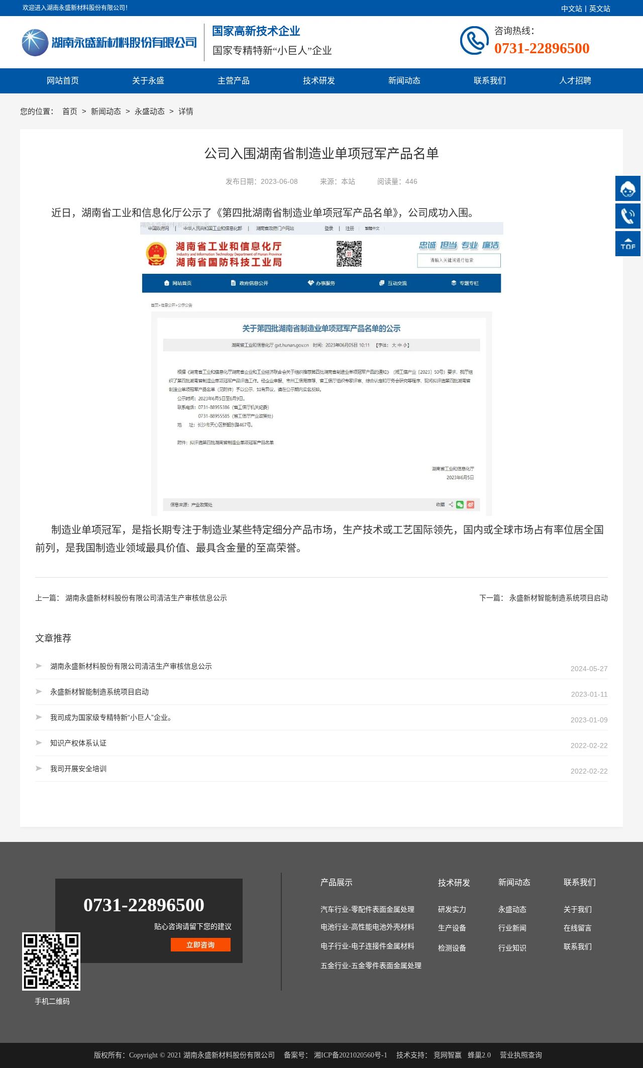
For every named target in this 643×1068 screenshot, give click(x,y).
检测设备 (452, 948)
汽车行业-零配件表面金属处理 (367, 909)
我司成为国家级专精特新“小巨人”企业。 (112, 717)
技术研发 (454, 883)
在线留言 (578, 928)
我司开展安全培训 (78, 769)
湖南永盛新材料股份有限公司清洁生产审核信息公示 (146, 598)
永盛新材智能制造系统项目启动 (558, 598)
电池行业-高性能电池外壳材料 (367, 927)
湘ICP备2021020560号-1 (350, 1055)
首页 (70, 111)
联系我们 (578, 946)
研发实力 (452, 909)
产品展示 (336, 882)
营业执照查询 (521, 1055)
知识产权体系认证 (78, 743)
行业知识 (512, 948)
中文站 (571, 9)
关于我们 (578, 909)
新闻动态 (107, 111)
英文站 (599, 9)
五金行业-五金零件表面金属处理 (370, 966)
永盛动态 (151, 111)
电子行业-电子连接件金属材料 (367, 946)
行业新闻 (512, 928)
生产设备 (452, 928)
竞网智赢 (448, 1055)
